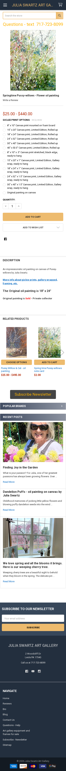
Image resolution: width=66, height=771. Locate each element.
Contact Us (8, 720)
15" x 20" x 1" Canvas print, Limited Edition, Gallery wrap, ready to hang (33, 162)
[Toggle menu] (5, 5)
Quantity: (9, 199)
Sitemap (7, 745)
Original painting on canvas (21, 192)
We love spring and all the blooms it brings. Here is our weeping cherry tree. (32, 565)
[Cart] (61, 5)
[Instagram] (39, 671)
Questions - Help (11, 725)
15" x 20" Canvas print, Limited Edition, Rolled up (32, 129)
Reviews (7, 703)
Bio (4, 709)
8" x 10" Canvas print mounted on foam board (31, 125)
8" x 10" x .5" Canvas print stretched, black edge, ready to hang (32, 154)
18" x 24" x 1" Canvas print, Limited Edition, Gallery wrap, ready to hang (33, 170)
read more (8, 482)
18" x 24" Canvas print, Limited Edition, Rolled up (32, 134)
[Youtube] (33, 671)
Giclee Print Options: (22, 120)
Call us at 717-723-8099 (33, 662)
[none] (33, 60)
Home (6, 698)
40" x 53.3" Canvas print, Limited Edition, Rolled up (33, 147)
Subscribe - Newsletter (15, 739)
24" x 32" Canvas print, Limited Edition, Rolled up (32, 138)
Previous (3, 352)
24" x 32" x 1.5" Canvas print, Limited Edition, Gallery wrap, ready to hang (34, 178)
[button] (33, 227)
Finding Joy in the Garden (20, 467)
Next (62, 352)
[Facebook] (5, 239)
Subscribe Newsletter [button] (33, 394)
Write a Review (10, 100)
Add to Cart (49, 362)
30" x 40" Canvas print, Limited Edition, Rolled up (32, 143)
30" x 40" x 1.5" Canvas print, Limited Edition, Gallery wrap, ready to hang (34, 186)
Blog (5, 714)
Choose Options (16, 362)
